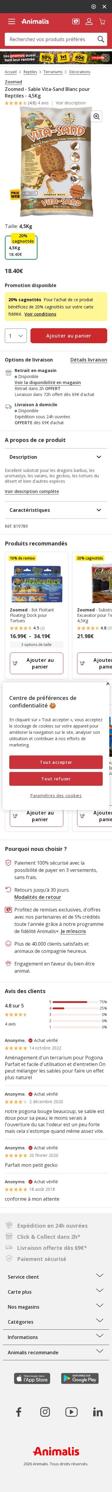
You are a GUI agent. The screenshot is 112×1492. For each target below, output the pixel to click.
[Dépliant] (56, 58)
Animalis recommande (33, 1352)
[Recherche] (101, 39)
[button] (75, 21)
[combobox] (56, 39)
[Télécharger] (17, 1482)
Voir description (71, 103)
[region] (56, 746)
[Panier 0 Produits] (102, 21)
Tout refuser (55, 779)
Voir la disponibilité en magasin (48, 382)
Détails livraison (88, 359)
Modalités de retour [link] (37, 897)
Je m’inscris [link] (73, 931)
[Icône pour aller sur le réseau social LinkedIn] (97, 1412)
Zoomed (13, 82)
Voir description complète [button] (32, 491)
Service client (23, 1277)
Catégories (20, 1322)
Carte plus (20, 1292)
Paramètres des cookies (56, 795)
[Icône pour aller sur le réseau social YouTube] (71, 1412)
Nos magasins (23, 1307)
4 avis (43, 103)
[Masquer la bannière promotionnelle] (104, 7)
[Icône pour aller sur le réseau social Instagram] (45, 1412)
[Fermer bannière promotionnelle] (105, 58)
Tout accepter (56, 762)
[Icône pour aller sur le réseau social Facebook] (19, 1412)
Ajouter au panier (40, 663)
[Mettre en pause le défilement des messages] (93, 7)
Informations (23, 1337)
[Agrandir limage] (96, 116)
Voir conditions (40, 314)
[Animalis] (35, 21)
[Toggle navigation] (11, 22)
